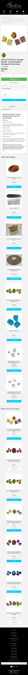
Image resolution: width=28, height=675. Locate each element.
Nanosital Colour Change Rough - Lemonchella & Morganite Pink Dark (14, 430)
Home (2, 17)
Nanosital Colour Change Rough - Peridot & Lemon (14, 301)
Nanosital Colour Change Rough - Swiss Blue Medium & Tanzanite (14, 583)
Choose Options (14, 278)
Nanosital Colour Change (19, 20)
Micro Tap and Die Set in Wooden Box (14, 239)
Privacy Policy (14, 651)
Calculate (14, 100)
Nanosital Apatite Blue (14, 330)
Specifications (12, 106)
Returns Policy (14, 653)
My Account (14, 632)
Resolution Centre (14, 638)
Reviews (4, 109)
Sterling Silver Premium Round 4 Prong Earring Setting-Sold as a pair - (14, 393)
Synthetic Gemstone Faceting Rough (10, 18)
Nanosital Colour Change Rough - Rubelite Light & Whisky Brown (14, 552)
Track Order (14, 635)
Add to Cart (14, 79)
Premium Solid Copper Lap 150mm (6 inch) (14, 178)
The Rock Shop (8, 17)
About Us (14, 643)
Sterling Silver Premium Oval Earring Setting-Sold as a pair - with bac (14, 362)
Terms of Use (14, 648)
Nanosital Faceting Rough (7, 20)
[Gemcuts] (14, 4)
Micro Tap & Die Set (14, 208)
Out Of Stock (14, 469)
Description (4, 106)
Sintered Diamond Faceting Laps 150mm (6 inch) (14, 270)
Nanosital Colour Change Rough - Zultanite (14, 613)
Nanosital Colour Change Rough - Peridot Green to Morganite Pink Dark (14, 522)
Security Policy (14, 656)
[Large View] (3, 55)
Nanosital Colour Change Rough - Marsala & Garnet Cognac (14, 460)
